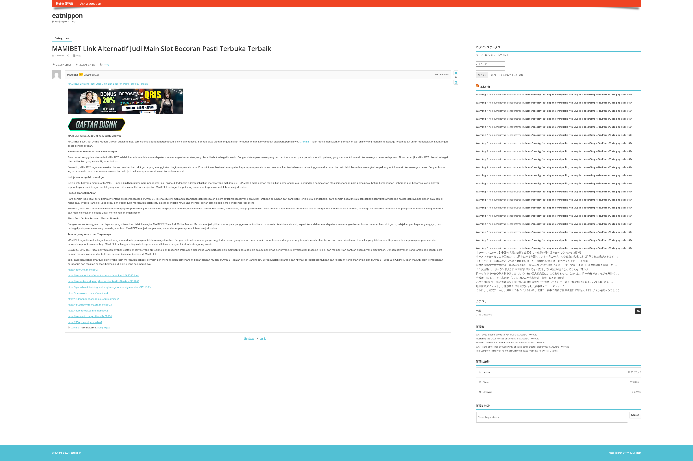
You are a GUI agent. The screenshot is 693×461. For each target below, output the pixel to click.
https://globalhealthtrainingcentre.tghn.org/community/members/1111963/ (109, 287)
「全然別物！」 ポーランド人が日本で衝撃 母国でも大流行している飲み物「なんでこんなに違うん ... (533, 269)
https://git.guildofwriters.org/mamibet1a (90, 304)
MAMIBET (59, 55)
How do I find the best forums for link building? (500, 342)
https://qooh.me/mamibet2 (83, 269)
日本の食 (484, 86)
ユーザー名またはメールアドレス (492, 55)
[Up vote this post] (456, 72)
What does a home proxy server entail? (496, 334)
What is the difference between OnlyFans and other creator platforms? (512, 346)
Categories (62, 38)
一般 (78, 55)
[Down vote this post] (456, 82)
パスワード (481, 64)
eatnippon (67, 15)
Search (635, 415)
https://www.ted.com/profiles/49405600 (90, 316)
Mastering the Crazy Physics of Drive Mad (497, 338)
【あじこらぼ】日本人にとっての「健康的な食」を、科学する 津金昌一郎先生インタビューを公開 (532, 261)
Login (263, 338)
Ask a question (90, 4)
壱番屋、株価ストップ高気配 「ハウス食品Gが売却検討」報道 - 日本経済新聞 (520, 277)
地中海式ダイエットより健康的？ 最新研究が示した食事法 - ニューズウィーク (520, 286)
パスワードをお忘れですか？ (504, 75)
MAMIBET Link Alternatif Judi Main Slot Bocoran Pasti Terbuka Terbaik (108, 83)
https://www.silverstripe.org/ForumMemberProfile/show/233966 (103, 281)
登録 (521, 75)
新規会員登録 (64, 4)
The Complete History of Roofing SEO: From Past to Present (506, 350)
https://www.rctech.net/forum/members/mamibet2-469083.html (103, 275)
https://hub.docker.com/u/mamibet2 (88, 310)
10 (81, 74)
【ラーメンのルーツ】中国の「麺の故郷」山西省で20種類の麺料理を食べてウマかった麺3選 (528, 252)
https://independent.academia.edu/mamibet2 (93, 298)
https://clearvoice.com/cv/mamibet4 (88, 293)
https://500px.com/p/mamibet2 (85, 322)
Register (249, 338)
